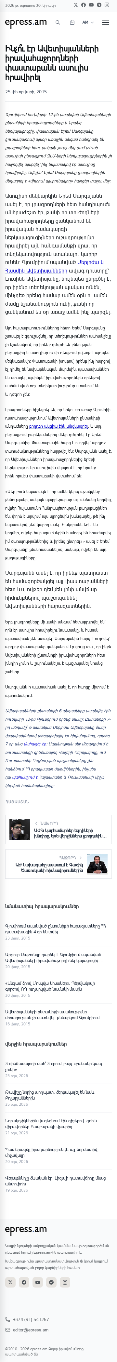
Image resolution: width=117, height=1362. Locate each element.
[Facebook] (83, 5)
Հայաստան (18, 801)
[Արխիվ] (72, 22)
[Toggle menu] (105, 22)
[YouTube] (91, 5)
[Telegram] (99, 5)
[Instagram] (107, 5)
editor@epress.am (30, 1329)
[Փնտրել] (57, 22)
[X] (75, 5)
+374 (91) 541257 (31, 1319)
